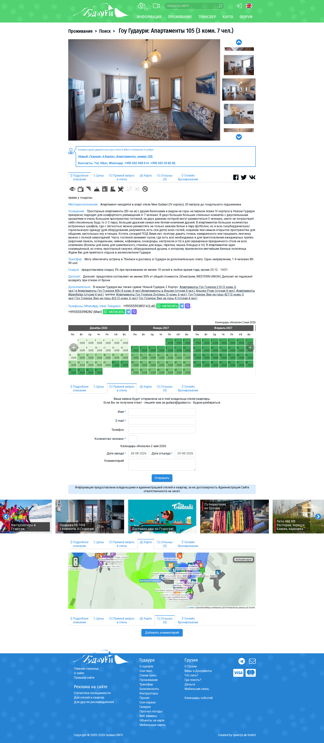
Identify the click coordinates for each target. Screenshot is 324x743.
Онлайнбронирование (188, 177)
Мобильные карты (153, 725)
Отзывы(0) (166, 177)
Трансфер (146, 684)
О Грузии (190, 666)
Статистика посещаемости (92, 693)
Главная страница (86, 668)
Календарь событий (198, 698)
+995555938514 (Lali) (139, 306)
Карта (228, 16)
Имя (122, 412)
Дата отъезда (162, 453)
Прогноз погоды (151, 711)
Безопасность (149, 689)
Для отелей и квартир (89, 697)
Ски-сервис (148, 702)
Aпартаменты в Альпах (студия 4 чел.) (168, 291)
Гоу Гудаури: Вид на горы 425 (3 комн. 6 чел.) (106, 298)
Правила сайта (84, 677)
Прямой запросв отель (123, 177)
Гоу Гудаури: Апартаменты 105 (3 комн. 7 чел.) (175, 30)
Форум (246, 16)
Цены (99, 175)
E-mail (121, 421)
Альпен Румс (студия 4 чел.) (215, 291)
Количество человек (110, 439)
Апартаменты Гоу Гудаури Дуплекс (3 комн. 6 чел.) (152, 294)
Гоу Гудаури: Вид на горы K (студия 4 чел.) (168, 298)
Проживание (80, 31)
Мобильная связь (196, 689)
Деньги (189, 684)
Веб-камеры (148, 716)
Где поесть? (192, 680)
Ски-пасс (146, 671)
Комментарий (115, 460)
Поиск (105, 31)
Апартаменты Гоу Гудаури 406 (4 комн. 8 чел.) (109, 291)
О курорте (146, 666)
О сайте (79, 673)
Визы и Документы (198, 671)
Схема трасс (148, 675)
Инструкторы (149, 693)
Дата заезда (116, 453)
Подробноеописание (80, 177)
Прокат (145, 698)
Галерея (145, 707)
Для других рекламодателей (94, 702)
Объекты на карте (152, 720)
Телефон (119, 430)
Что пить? (191, 675)
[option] (144, 90)
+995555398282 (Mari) (85, 312)
